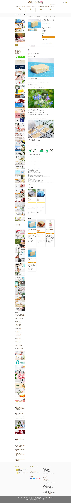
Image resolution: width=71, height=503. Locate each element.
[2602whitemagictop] (20, 124)
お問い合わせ (17, 53)
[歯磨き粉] (20, 422)
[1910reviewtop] (20, 399)
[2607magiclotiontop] (20, 77)
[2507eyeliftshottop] (20, 218)
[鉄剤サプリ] (20, 129)
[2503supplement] (20, 371)
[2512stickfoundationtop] (20, 190)
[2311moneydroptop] (20, 195)
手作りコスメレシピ (29, 6)
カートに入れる (48, 37)
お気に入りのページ (18, 52)
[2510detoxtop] (20, 204)
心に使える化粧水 (18, 328)
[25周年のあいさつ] (20, 62)
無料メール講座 (23, 6)
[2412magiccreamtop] (20, 162)
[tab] (29, 46)
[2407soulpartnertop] (20, 25)
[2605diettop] (20, 115)
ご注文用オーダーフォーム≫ (46, 480)
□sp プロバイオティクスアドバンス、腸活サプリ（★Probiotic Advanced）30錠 (20, 417)
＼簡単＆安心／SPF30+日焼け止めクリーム (35, 472)
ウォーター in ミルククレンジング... (23, 472)
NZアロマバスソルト (19, 335)
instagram (37, 478)
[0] (64, 2)
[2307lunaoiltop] (20, 283)
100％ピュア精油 (18, 334)
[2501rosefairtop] (20, 376)
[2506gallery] (20, 148)
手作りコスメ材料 (18, 325)
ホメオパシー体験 (47, 6)
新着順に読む (18, 224)
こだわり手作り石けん (39, 16)
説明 (29, 45)
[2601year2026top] (20, 209)
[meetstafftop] (20, 110)
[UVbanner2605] (20, 105)
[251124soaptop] (20, 385)
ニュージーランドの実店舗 (25, 497)
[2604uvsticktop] (20, 241)
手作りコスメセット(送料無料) (20, 314)
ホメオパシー (18, 331)
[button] (44, 39)
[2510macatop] (20, 390)
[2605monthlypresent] (20, 39)
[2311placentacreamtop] (20, 431)
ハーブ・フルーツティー (19, 318)
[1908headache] (20, 236)
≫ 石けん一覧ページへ (31, 184)
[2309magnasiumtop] (20, 171)
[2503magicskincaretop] (20, 269)
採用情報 (40, 497)
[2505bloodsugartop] (20, 352)
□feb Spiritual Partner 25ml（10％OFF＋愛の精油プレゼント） (20, 408)
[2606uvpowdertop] (20, 143)
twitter (34, 478)
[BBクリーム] (20, 288)
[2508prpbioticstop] (20, 86)
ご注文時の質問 (45, 476)
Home (27, 16)
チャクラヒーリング (18, 344)
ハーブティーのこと (34, 6)
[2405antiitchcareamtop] (20, 264)
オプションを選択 (50, 233)
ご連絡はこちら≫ (48, 493)
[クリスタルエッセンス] (20, 357)
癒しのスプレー (18, 321)
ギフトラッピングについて (19, 348)
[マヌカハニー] (20, 297)
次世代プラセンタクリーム (33, 468)
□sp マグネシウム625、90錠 (20, 413)
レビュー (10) (33, 45)
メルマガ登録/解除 (20, 497)
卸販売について (47, 497)
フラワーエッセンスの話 (41, 6)
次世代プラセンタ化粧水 (33, 471)
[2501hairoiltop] (20, 255)
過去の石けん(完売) (18, 324)
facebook (31, 478)
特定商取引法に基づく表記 (35, 497)
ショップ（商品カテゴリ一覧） (32, 16)
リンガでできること (18, 6)
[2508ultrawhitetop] (20, 303)
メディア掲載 (51, 497)
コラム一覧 (18, 225)
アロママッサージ (18, 338)
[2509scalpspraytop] (20, 250)
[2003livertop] (20, 157)
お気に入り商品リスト (18, 51)
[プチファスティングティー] (20, 176)
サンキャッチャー (18, 341)
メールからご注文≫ (45, 479)
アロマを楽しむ (52, 6)
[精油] (20, 91)
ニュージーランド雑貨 (19, 345)
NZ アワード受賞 (43, 497)
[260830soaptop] (20, 20)
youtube (40, 478)
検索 (16, 44)
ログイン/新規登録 (17, 50)
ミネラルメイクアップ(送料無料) (20, 315)
